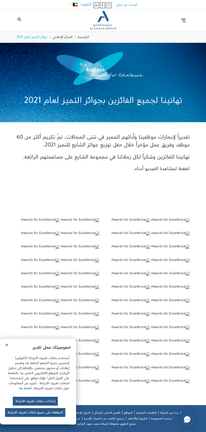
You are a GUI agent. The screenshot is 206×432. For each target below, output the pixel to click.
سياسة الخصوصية (161, 419)
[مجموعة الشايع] (103, 18)
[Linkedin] (96, 5)
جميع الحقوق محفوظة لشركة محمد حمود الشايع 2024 (103, 425)
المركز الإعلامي (62, 38)
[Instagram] (109, 5)
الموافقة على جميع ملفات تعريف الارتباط (35, 413)
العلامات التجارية (146, 414)
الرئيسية (83, 38)
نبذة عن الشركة (169, 414)
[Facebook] (102, 5)
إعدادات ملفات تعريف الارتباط (35, 402)
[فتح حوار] (187, 419)
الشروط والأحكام (137, 419)
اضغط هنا (25, 389)
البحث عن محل (126, 5)
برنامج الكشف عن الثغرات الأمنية (104, 419)
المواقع (128, 414)
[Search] (19, 20)
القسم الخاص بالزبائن (107, 414)
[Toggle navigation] (183, 20)
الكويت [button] (85, 5)
